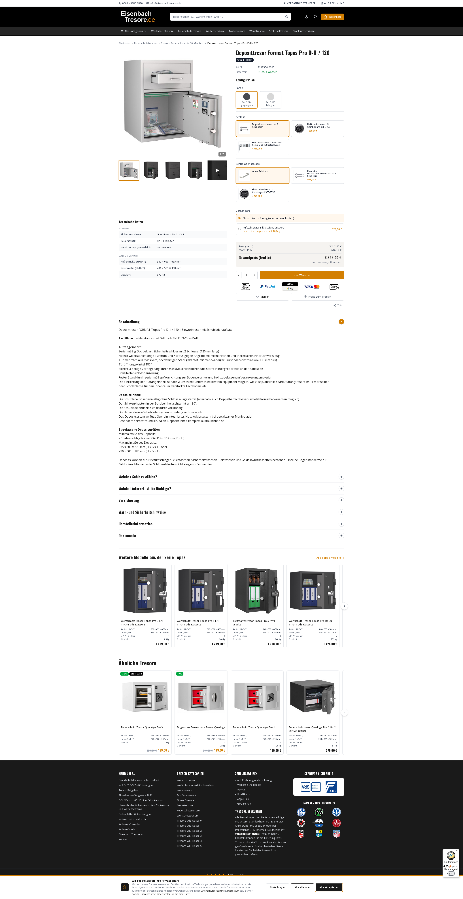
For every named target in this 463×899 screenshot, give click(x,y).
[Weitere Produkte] (344, 606)
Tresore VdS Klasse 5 (189, 846)
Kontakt (123, 839)
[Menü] (457, 851)
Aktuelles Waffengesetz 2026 (135, 795)
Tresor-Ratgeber (128, 790)
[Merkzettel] (315, 17)
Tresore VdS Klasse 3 (189, 835)
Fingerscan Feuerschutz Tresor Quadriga (201, 727)
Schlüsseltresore (278, 31)
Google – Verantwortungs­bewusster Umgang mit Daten (161, 894)
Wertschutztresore (162, 31)
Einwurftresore (185, 800)
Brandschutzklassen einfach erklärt (139, 780)
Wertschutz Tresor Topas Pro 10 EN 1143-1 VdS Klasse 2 (310, 622)
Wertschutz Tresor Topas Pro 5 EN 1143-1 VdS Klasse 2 (197, 622)
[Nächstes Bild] (222, 103)
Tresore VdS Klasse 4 (189, 841)
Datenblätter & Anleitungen (135, 814)
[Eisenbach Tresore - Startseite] (138, 17)
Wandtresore (257, 31)
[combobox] (230, 17)
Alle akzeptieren (328, 887)
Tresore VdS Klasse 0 (189, 820)
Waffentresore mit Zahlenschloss (196, 785)
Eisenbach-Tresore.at (131, 834)
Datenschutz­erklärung (212, 890)
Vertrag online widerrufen (133, 819)
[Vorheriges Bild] (123, 103)
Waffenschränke (215, 31)
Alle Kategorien (134, 31)
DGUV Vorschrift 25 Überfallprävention (141, 800)
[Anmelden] (306, 17)
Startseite (124, 43)
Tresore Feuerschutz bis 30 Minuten (182, 43)
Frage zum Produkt (319, 296)
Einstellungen (277, 887)
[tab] (129, 170)
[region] (231, 606)
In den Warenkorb (302, 275)
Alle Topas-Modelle (329, 557)
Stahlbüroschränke (304, 31)
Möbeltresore (237, 31)
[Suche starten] (287, 17)
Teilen (340, 305)
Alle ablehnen (302, 887)
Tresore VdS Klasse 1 (189, 825)
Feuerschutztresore (189, 31)
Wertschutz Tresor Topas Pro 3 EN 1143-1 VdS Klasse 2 (142, 622)
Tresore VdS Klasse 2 (189, 830)
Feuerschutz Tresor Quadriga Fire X (142, 727)
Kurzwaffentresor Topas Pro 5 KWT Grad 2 (254, 622)
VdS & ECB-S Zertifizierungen (136, 785)
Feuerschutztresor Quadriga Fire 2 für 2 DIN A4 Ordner (312, 729)
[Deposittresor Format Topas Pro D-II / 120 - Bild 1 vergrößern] (173, 103)
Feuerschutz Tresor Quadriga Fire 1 (254, 727)
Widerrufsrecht (127, 829)
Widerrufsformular (129, 824)
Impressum (233, 890)
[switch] (451, 873)
